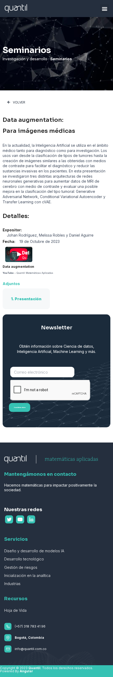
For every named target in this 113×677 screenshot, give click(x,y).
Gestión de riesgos (20, 567)
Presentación (28, 299)
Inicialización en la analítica (27, 575)
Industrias (12, 583)
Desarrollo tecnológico (24, 559)
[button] (104, 8)
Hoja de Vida (15, 610)
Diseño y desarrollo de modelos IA (34, 551)
